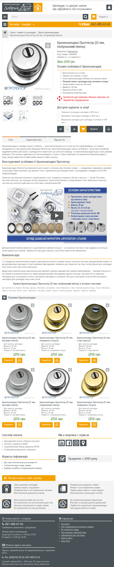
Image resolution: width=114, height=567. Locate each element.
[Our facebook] (69, 443)
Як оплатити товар (70, 529)
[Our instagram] (76, 443)
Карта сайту (67, 538)
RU (4, 16)
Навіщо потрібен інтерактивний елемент (23, 468)
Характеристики (33, 140)
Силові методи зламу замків (17, 465)
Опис (10, 140)
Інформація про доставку (73, 535)
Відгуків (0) (59, 140)
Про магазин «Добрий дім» (73, 532)
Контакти (65, 524)
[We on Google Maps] (83, 443)
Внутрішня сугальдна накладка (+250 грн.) (80, 116)
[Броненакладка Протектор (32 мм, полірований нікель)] (27, 66)
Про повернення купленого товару (77, 527)
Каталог (21, 24)
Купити (93, 129)
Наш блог (65, 541)
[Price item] (74, 129)
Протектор (72, 51)
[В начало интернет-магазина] (5, 33)
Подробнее (8, 360)
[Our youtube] (61, 443)
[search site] (85, 17)
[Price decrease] (60, 129)
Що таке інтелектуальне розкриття (20, 462)
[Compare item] (108, 129)
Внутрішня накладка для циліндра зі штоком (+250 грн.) (84, 121)
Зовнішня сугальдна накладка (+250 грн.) (80, 112)
